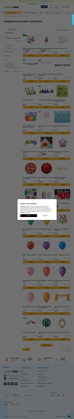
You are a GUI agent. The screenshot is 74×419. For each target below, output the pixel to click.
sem (36, 210)
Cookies (25, 211)
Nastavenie (45, 215)
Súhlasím (29, 215)
